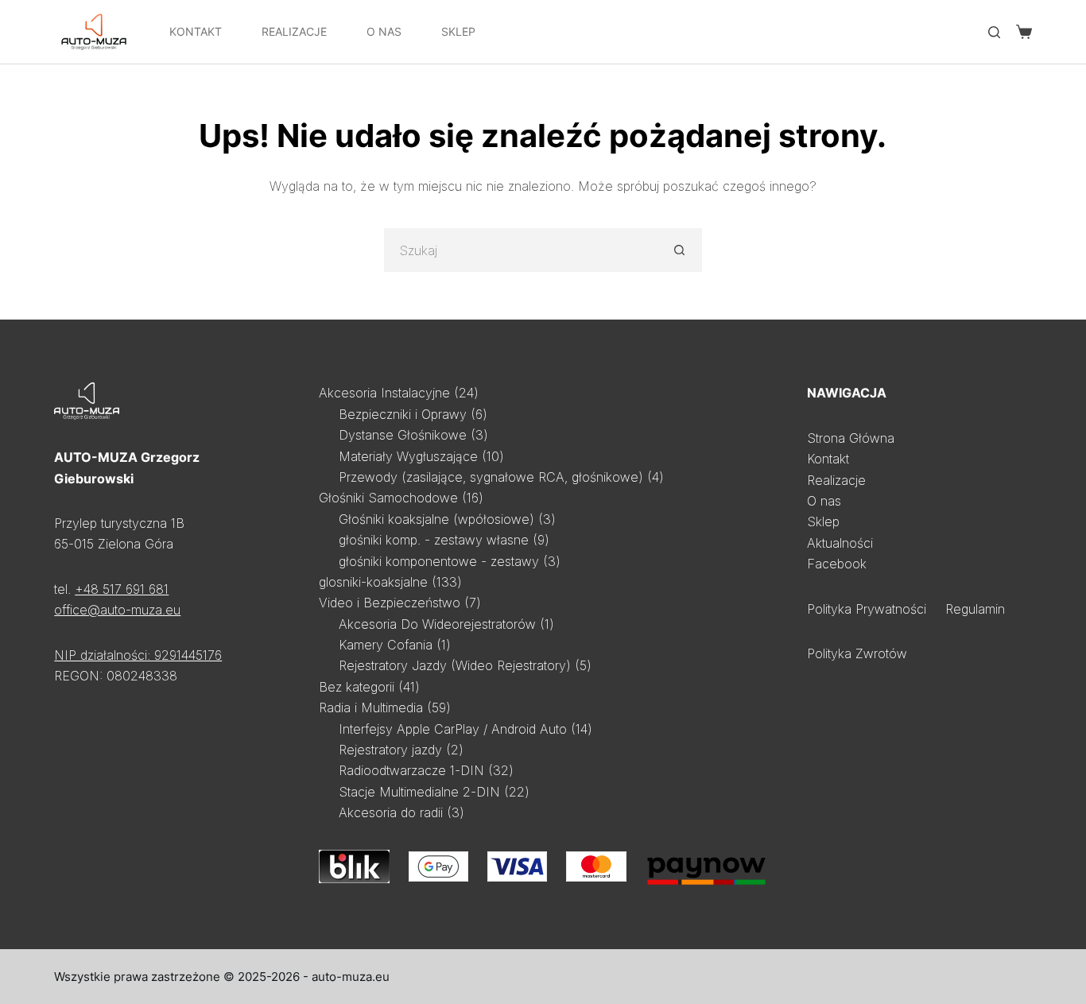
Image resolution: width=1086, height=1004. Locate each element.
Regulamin (975, 609)
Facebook (837, 564)
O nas (824, 501)
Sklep (458, 31)
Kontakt (195, 31)
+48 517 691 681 (122, 589)
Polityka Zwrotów (857, 653)
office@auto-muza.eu (117, 610)
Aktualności (840, 543)
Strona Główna (850, 438)
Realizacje (294, 31)
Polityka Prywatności (866, 609)
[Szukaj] (994, 32)
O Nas (384, 31)
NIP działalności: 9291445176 (138, 655)
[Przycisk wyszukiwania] (680, 250)
